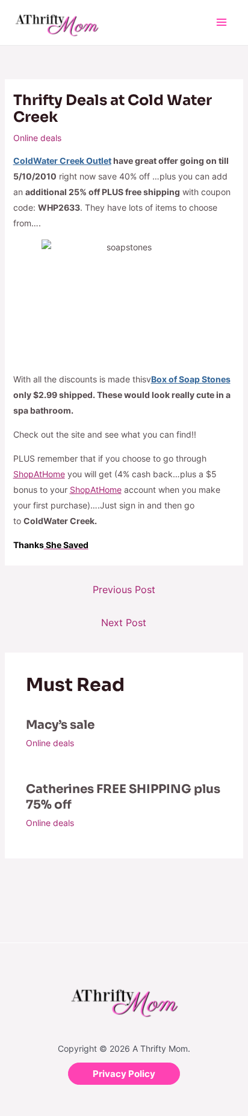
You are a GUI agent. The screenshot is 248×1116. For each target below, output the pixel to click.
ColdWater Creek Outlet (62, 160)
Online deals (37, 138)
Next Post (123, 623)
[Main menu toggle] (221, 22)
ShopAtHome (39, 474)
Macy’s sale (60, 724)
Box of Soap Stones (191, 379)
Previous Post (124, 590)
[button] (124, 1074)
